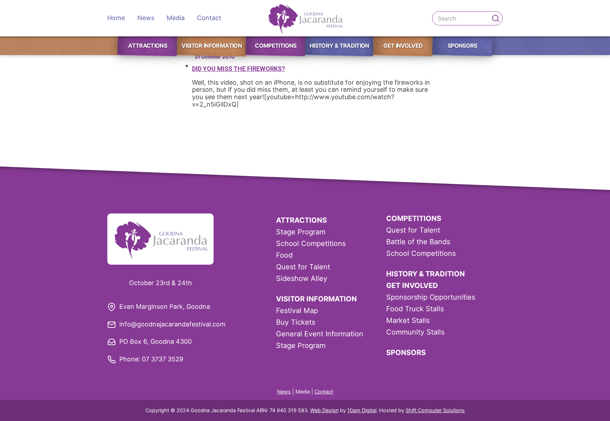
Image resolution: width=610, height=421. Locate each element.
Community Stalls (415, 332)
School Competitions (311, 243)
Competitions (275, 45)
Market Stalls (408, 320)
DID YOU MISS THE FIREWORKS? (238, 68)
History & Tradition (339, 45)
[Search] (496, 18)
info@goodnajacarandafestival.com (172, 324)
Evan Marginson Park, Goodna (164, 306)
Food (284, 255)
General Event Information (319, 334)
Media (176, 18)
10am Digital (361, 410)
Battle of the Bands (418, 241)
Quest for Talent (303, 267)
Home (116, 18)
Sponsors (462, 45)
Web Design (324, 410)
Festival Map (297, 310)
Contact (209, 18)
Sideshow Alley (301, 278)
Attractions (147, 45)
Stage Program (300, 232)
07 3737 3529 (162, 359)
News (145, 18)
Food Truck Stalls (415, 309)
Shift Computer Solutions (435, 410)
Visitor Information (211, 45)
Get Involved (403, 45)
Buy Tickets (295, 322)
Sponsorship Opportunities (430, 297)
